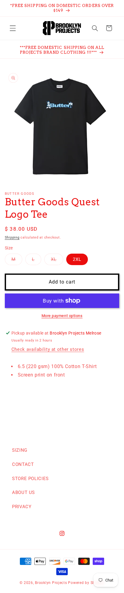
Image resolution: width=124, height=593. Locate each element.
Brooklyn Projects (51, 583)
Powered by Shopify (86, 583)
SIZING (19, 450)
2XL (77, 259)
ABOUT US (23, 492)
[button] (13, 28)
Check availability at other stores (47, 349)
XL (57, 260)
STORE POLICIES (30, 478)
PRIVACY (21, 506)
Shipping (12, 237)
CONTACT (23, 464)
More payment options (62, 315)
